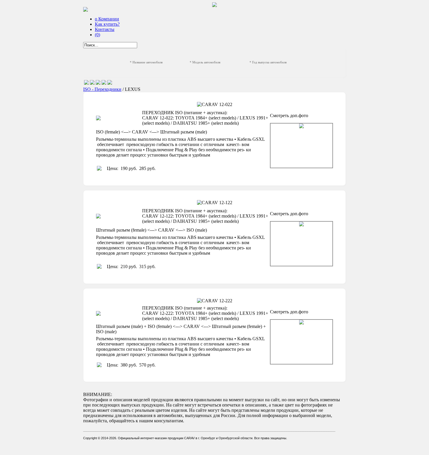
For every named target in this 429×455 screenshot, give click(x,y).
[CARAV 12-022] (301, 145)
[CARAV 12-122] (301, 243)
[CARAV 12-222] (301, 341)
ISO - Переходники (102, 89)
